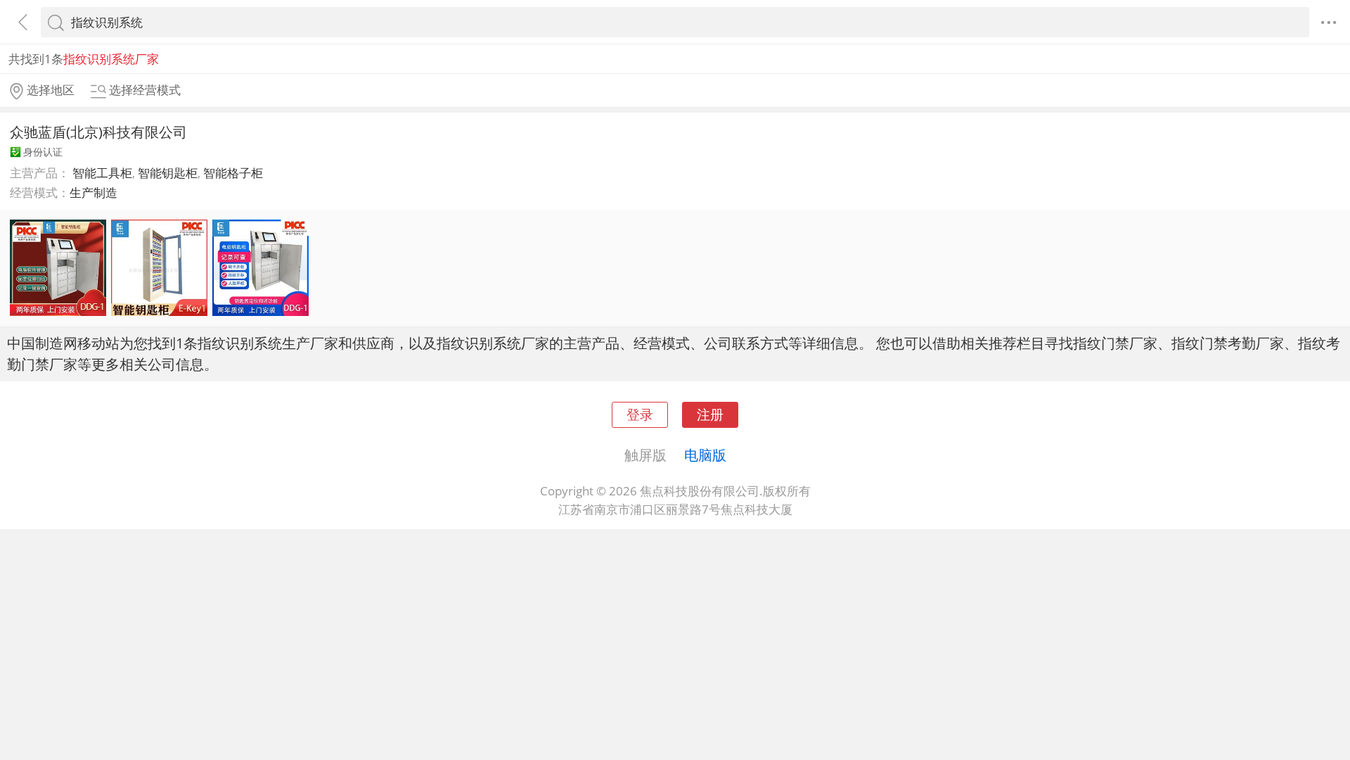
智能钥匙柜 (168, 173)
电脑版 (705, 454)
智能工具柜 (102, 173)
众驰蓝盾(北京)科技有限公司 (98, 131)
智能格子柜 (233, 173)
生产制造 (93, 192)
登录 (639, 414)
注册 (710, 414)
